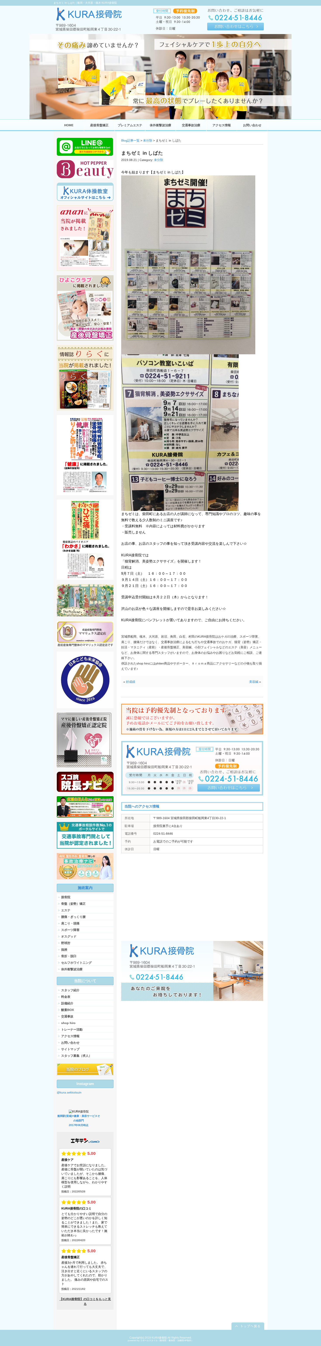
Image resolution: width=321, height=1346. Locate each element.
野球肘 (65, 943)
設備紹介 (67, 1003)
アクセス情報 (70, 1036)
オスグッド (68, 936)
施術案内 (85, 888)
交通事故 (67, 1016)
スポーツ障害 (70, 930)
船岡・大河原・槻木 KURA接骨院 (97, 2)
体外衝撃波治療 (72, 969)
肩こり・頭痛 (70, 923)
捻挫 (64, 949)
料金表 (65, 996)
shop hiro (68, 1023)
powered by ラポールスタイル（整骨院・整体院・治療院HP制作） (160, 1340)
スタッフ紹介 (70, 990)
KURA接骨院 (159, 1337)
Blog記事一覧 (130, 140)
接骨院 (65, 897)
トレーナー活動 (72, 1029)
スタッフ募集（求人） (76, 1055)
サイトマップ (70, 1049)
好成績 (130, 681)
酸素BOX (67, 1010)
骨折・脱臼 (68, 956)
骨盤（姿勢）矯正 (73, 903)
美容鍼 (253, 681)
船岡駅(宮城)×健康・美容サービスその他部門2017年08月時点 (78, 1120)
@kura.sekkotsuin (69, 1092)
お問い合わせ (70, 1042)
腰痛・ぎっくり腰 (73, 917)
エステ (65, 910)
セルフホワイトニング (76, 962)
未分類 (147, 140)
